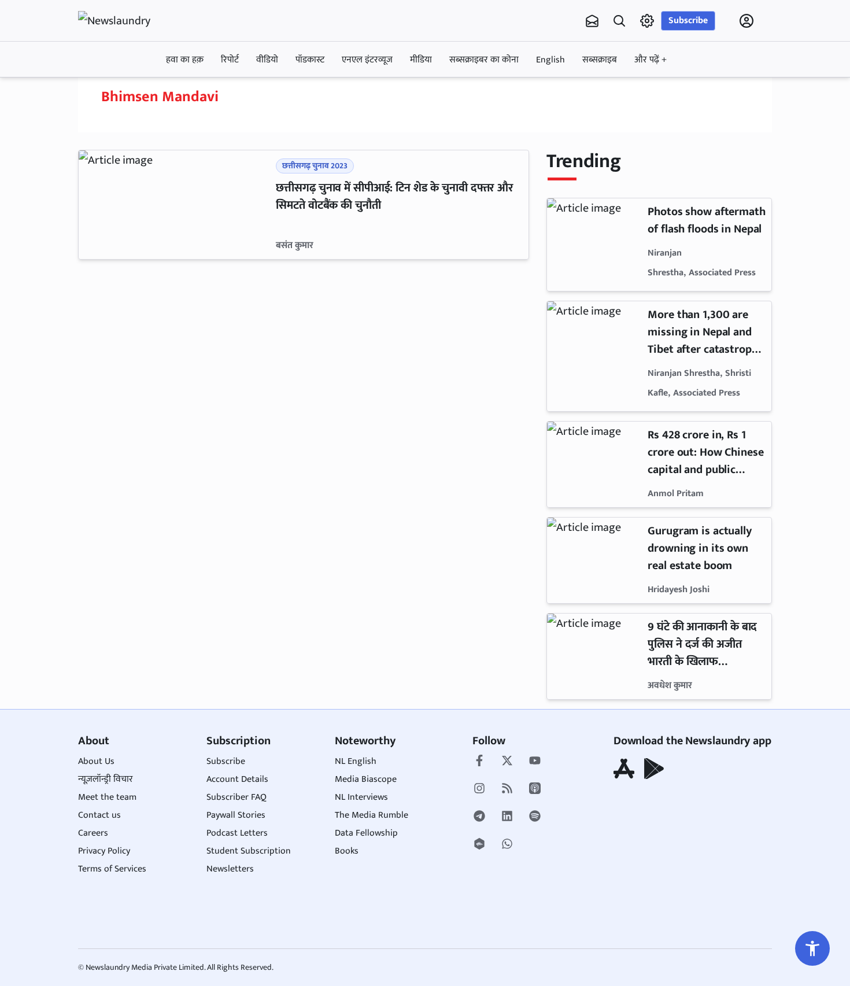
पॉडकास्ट (309, 60)
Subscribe (688, 20)
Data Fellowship (366, 833)
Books (347, 851)
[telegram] (479, 817)
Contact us (99, 815)
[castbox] (479, 845)
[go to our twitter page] (507, 762)
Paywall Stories (235, 815)
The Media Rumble (371, 815)
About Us (96, 761)
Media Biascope (366, 779)
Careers (93, 833)
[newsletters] (592, 21)
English (550, 60)
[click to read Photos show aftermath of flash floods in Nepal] (595, 244)
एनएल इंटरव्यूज (367, 60)
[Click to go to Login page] (746, 21)
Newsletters (230, 869)
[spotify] (535, 817)
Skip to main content (133, 94)
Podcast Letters (237, 833)
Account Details (237, 779)
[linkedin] (507, 817)
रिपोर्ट (230, 60)
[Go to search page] (619, 21)
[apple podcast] (535, 789)
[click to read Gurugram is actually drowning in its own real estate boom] (595, 560)
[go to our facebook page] (479, 762)
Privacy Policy (104, 851)
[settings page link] (647, 21)
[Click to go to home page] (124, 21)
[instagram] (479, 789)
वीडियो (267, 60)
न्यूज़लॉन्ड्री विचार (105, 779)
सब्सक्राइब (599, 60)
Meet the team (107, 797)
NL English (355, 761)
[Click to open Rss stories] (507, 789)
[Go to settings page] (812, 948)
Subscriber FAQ (236, 797)
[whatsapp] (507, 845)
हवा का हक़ (185, 60)
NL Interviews (361, 797)
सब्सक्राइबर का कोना (484, 60)
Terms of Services (112, 869)
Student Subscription (248, 851)
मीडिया (421, 60)
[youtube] (535, 762)
